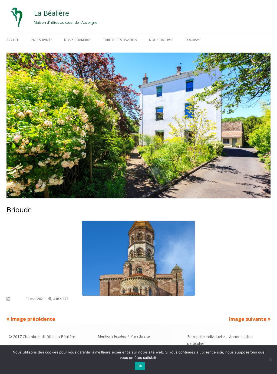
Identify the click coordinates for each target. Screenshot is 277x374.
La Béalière (51, 13)
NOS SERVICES (41, 40)
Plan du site (140, 336)
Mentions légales (112, 336)
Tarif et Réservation (120, 40)
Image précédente (33, 319)
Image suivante (247, 319)
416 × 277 (60, 298)
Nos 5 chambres (77, 40)
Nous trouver (161, 40)
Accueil (12, 40)
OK (140, 366)
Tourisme (193, 40)
